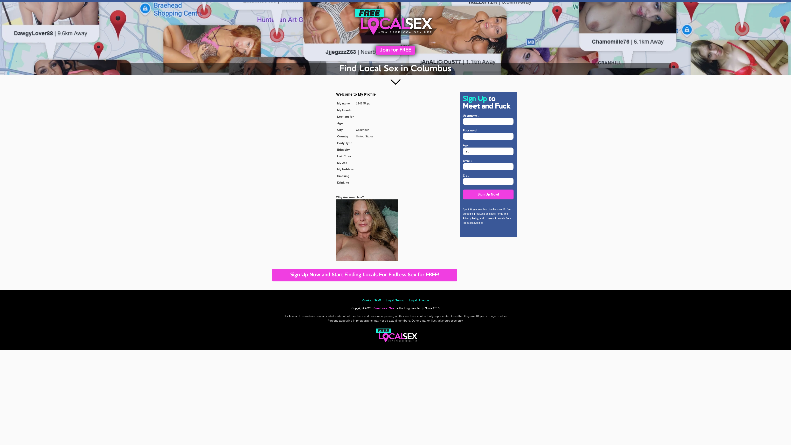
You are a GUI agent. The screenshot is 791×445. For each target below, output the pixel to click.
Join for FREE (395, 50)
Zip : (466, 175)
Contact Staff (371, 300)
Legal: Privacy (419, 300)
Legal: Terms (395, 300)
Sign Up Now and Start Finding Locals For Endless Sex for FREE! (364, 275)
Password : (471, 130)
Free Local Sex (383, 308)
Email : (467, 160)
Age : (466, 145)
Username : (471, 115)
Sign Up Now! (488, 194)
